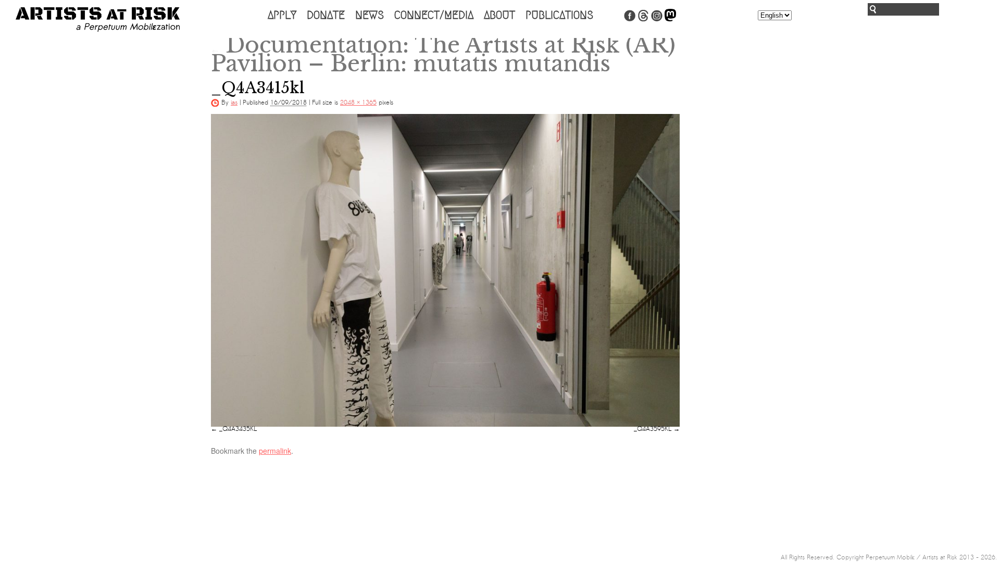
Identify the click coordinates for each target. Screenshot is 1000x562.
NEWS (369, 15)
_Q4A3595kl (652, 428)
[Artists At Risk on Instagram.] (656, 19)
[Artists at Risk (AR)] (98, 19)
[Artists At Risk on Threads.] (643, 19)
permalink (275, 450)
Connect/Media (433, 15)
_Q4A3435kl (238, 428)
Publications (559, 15)
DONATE (326, 15)
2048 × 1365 (358, 102)
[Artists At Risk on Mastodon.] (670, 19)
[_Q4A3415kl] (445, 270)
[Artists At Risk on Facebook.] (629, 19)
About (499, 15)
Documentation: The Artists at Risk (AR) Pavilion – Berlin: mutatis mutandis (443, 54)
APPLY (282, 15)
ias (234, 102)
